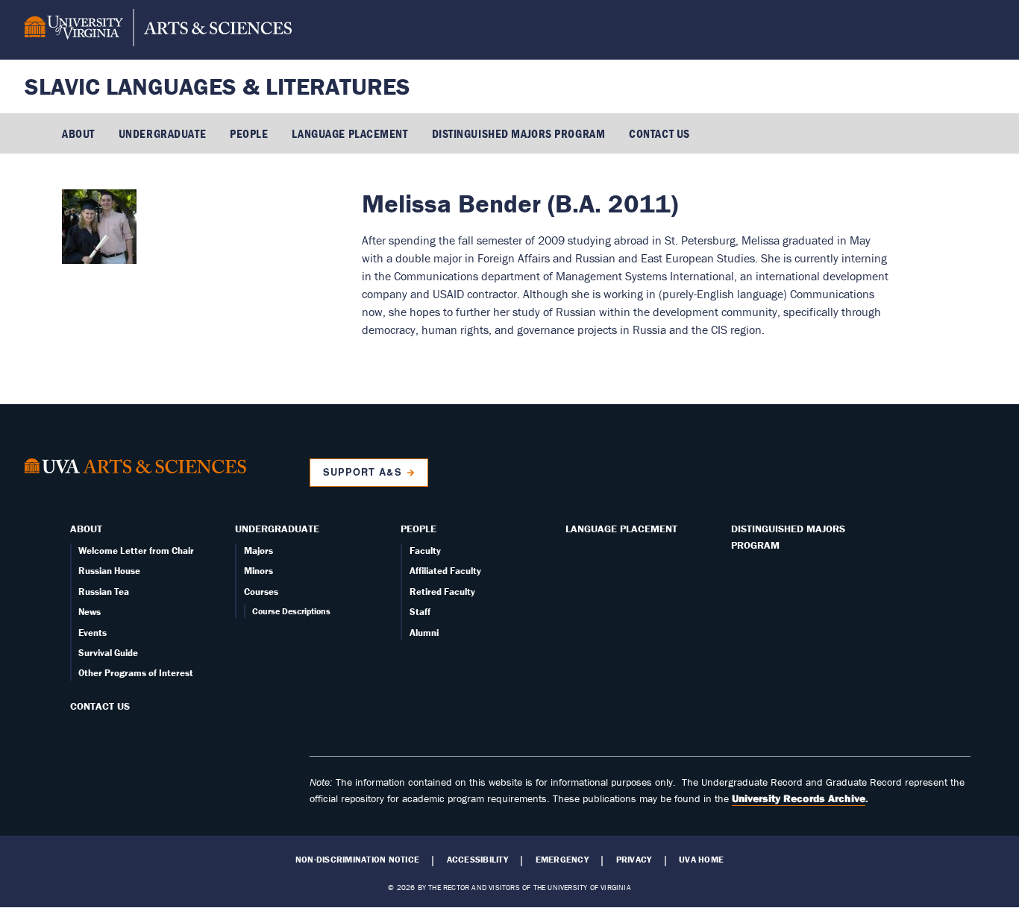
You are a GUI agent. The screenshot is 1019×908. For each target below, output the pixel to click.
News (89, 611)
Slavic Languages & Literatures (217, 86)
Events (92, 632)
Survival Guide (108, 652)
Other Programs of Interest (135, 672)
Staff (420, 611)
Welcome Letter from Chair (136, 550)
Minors (258, 570)
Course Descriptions (291, 611)
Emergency (562, 859)
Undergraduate (162, 133)
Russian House (109, 570)
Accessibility (477, 859)
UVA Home (701, 859)
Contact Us (659, 133)
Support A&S (362, 472)
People (249, 133)
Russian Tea (103, 591)
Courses (261, 591)
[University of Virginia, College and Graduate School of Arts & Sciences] (158, 30)
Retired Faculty (442, 591)
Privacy (634, 859)
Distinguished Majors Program (519, 133)
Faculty (425, 550)
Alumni (424, 632)
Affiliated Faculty (445, 570)
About (78, 133)
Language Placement (349, 133)
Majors (258, 550)
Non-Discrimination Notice (357, 859)
